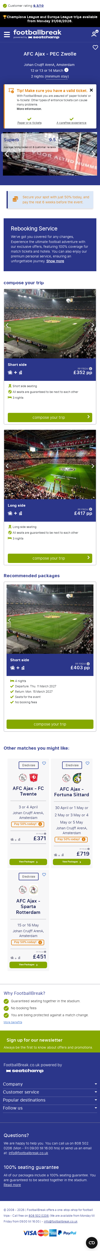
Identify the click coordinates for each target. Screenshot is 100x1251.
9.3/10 (38, 6)
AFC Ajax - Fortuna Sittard (71, 792)
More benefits (13, 1022)
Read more (12, 1185)
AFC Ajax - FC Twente (28, 791)
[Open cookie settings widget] (92, 1240)
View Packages (27, 862)
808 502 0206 (39, 1215)
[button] (7, 34)
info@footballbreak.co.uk (28, 1153)
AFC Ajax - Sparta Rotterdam (28, 906)
